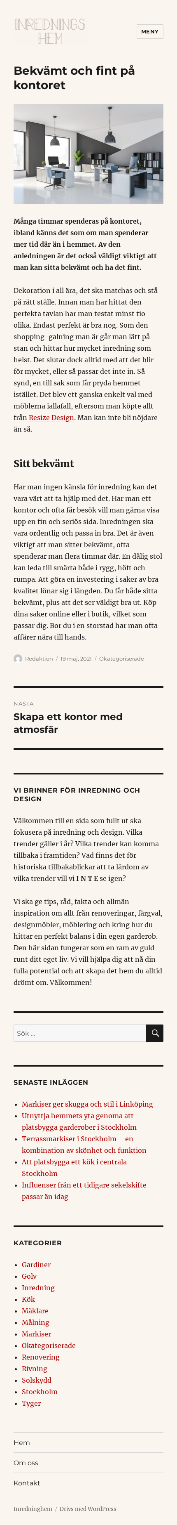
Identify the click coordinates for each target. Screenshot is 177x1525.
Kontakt (27, 1483)
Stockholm (40, 1392)
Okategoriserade (121, 658)
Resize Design (51, 417)
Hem (22, 1443)
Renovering (41, 1357)
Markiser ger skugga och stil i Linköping (87, 1104)
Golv (29, 1276)
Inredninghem (33, 1509)
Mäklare (35, 1311)
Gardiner (36, 1265)
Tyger (31, 1403)
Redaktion (39, 658)
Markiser (36, 1334)
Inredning (38, 1288)
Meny (150, 31)
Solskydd (36, 1380)
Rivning (34, 1368)
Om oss (26, 1463)
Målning (35, 1322)
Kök (28, 1299)
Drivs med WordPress (88, 1509)
